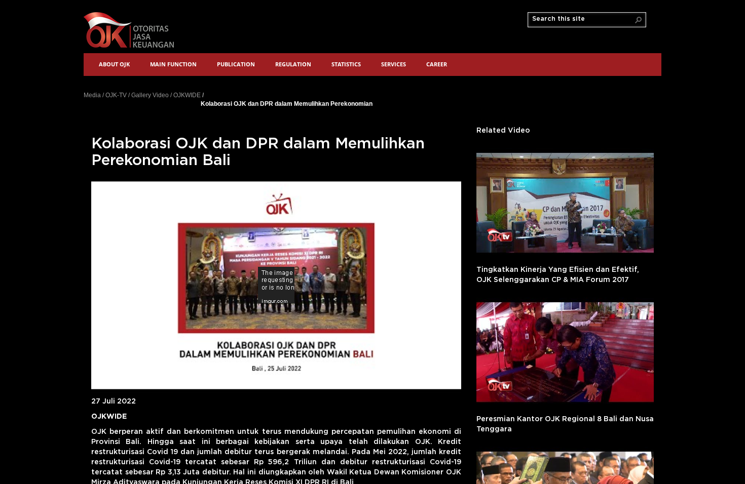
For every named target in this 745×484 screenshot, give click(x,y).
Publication (236, 64)
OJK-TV (116, 95)
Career (436, 64)
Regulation (293, 64)
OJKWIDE (187, 95)
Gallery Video (150, 95)
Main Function (173, 64)
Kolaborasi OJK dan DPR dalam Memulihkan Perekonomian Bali (286, 103)
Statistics (346, 64)
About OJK (114, 64)
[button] (638, 19)
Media (92, 95)
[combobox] (583, 19)
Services (393, 64)
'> (565, 203)
